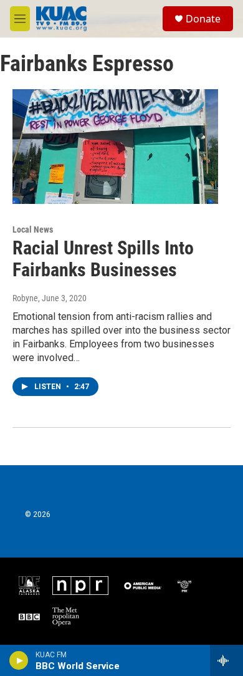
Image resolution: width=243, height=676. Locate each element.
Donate (203, 18)
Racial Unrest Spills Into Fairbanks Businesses (103, 259)
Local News (32, 229)
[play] (19, 660)
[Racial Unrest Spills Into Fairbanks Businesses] (115, 146)
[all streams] (226, 660)
